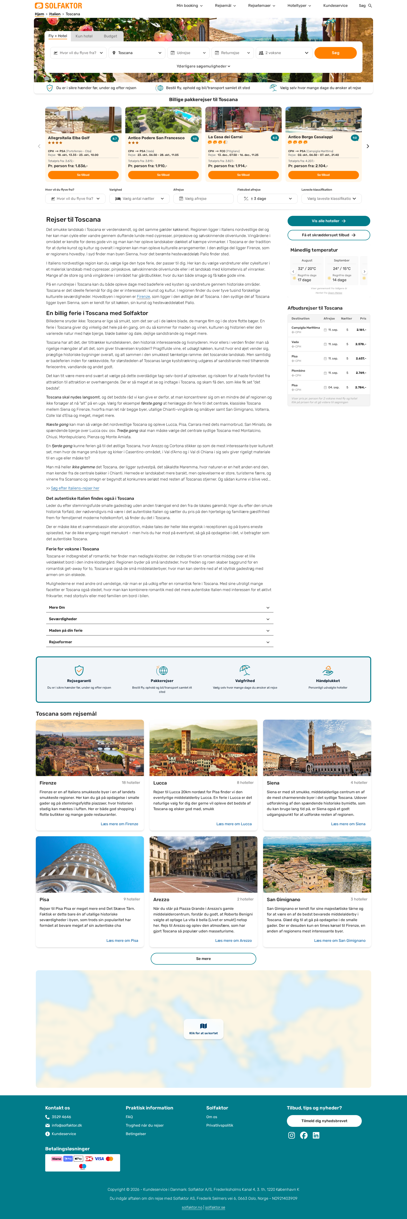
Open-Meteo (335, 293)
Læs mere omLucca (234, 824)
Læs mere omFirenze (119, 824)
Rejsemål (223, 5)
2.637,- (361, 358)
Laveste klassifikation (316, 190)
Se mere (203, 958)
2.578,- (360, 344)
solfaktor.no (192, 1207)
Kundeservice (335, 5)
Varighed (115, 190)
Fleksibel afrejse (248, 190)
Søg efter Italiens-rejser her (75, 488)
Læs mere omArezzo (233, 940)
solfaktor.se (215, 1207)
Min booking (187, 5)
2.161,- (361, 330)
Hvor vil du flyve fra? (59, 190)
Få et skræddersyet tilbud (325, 235)
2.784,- (360, 387)
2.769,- (361, 373)
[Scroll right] (364, 271)
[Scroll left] (293, 271)
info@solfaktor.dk (67, 1125)
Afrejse (178, 190)
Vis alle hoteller (325, 221)
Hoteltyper (297, 5)
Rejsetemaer (259, 5)
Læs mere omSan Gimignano (340, 940)
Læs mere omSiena (348, 824)
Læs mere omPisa (122, 940)
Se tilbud (83, 175)
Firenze (143, 296)
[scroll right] (368, 146)
